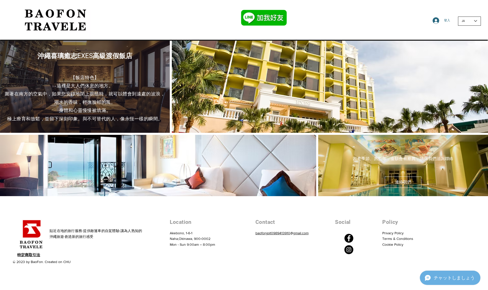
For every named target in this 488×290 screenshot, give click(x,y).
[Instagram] (348, 249)
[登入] (432, 20)
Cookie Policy (392, 244)
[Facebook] (348, 238)
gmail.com (301, 233)
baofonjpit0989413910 (272, 233)
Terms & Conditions (397, 239)
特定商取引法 (28, 255)
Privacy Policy (393, 233)
